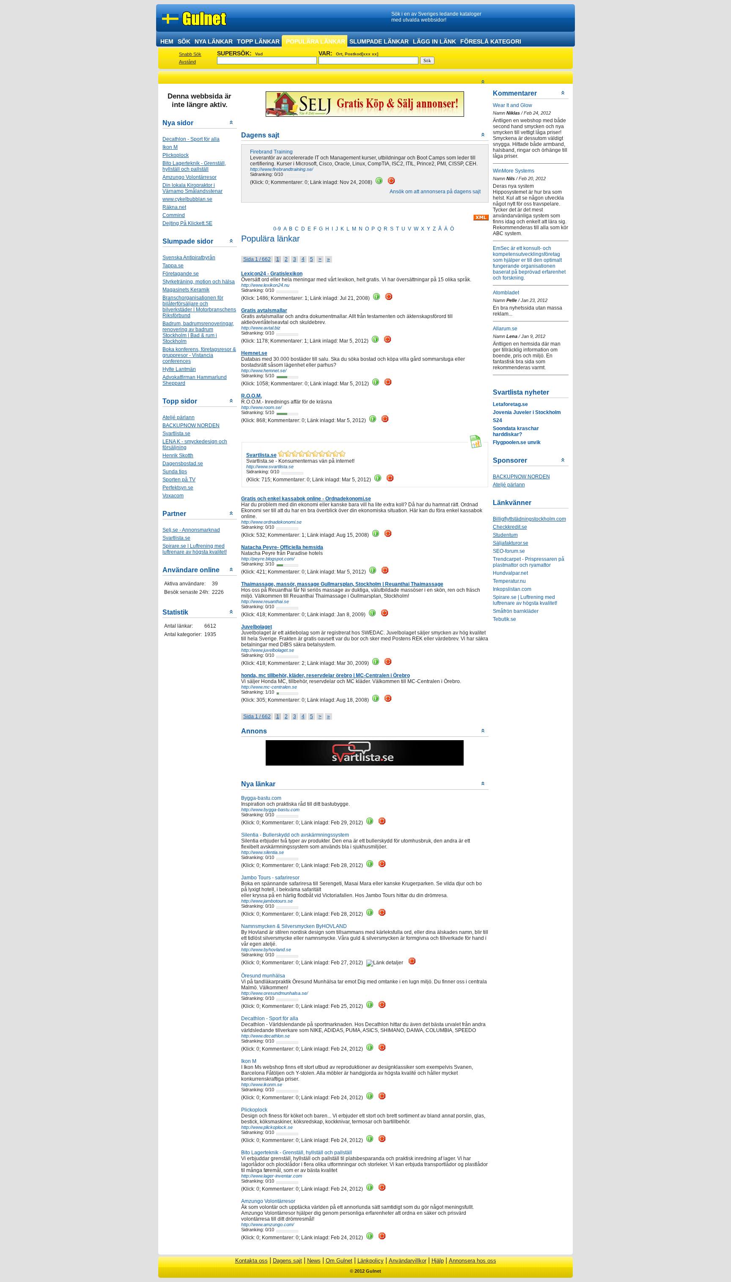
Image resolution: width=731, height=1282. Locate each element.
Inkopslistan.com (512, 589)
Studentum (505, 535)
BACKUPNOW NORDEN (191, 425)
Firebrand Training (271, 152)
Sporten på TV (178, 480)
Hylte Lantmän (179, 369)
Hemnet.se (254, 353)
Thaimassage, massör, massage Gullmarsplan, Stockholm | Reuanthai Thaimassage (342, 584)
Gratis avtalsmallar (264, 310)
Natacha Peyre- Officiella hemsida (282, 547)
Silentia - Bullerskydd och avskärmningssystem (295, 835)
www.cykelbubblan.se (187, 199)
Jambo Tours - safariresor (270, 878)
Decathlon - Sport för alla (191, 139)
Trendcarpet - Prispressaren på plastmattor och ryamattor (528, 562)
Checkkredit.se (510, 527)
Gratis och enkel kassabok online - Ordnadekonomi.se (306, 499)
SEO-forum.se (509, 551)
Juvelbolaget (256, 627)
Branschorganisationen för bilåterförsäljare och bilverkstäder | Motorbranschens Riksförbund (199, 306)
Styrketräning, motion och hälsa (198, 282)
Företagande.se (180, 274)
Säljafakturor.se (510, 543)
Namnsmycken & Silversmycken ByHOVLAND (294, 926)
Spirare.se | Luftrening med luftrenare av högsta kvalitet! (194, 549)
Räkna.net (174, 207)
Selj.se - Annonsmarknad (191, 530)
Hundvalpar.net (510, 573)
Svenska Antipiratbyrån (188, 258)
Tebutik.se (504, 619)
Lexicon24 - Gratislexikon (271, 274)
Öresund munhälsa (263, 976)
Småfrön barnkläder (516, 611)
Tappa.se (173, 266)
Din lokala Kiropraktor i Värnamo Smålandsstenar (192, 188)
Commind (173, 215)
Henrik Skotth (177, 455)
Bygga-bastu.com (261, 798)
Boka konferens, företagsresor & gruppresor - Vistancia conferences (199, 355)
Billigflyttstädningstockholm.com (529, 519)
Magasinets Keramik (185, 290)
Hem (166, 41)
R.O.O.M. (251, 396)
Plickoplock (175, 155)
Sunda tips (174, 472)
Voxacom (173, 496)
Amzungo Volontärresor (189, 177)
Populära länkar (315, 41)
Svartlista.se (176, 433)
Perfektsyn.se (177, 488)
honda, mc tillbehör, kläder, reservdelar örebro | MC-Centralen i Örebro (325, 675)
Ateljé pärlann (178, 417)
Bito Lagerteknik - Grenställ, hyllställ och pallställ (296, 1153)
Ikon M (170, 147)
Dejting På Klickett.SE (187, 223)
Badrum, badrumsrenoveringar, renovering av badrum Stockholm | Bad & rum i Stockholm (198, 332)
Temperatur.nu (509, 581)
